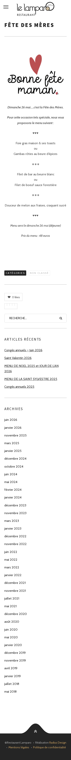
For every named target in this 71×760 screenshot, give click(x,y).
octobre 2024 (13, 466)
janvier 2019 (12, 676)
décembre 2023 (15, 505)
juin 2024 (10, 474)
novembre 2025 (15, 435)
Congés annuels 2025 (19, 387)
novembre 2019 (15, 660)
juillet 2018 (11, 684)
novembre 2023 (15, 513)
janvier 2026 (12, 428)
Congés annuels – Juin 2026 (23, 350)
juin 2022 (10, 552)
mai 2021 (10, 606)
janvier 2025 (12, 451)
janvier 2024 (12, 497)
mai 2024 (10, 482)
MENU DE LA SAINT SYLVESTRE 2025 (30, 379)
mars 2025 (11, 443)
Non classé (39, 272)
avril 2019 (10, 668)
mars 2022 (11, 567)
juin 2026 (10, 420)
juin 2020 (11, 629)
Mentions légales (18, 747)
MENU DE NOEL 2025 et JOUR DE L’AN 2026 (31, 368)
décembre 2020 (15, 614)
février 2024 (12, 490)
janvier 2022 (12, 575)
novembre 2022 (15, 544)
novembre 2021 (15, 591)
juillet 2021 (11, 598)
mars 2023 (11, 521)
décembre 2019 (15, 653)
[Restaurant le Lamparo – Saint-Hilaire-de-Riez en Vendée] (35, 9)
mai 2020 (11, 637)
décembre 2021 (15, 583)
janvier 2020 (13, 645)
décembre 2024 (15, 458)
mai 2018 (10, 691)
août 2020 (11, 621)
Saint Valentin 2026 (18, 358)
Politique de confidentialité (49, 747)
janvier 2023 (12, 528)
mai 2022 (10, 559)
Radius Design (57, 742)
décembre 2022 (15, 536)
